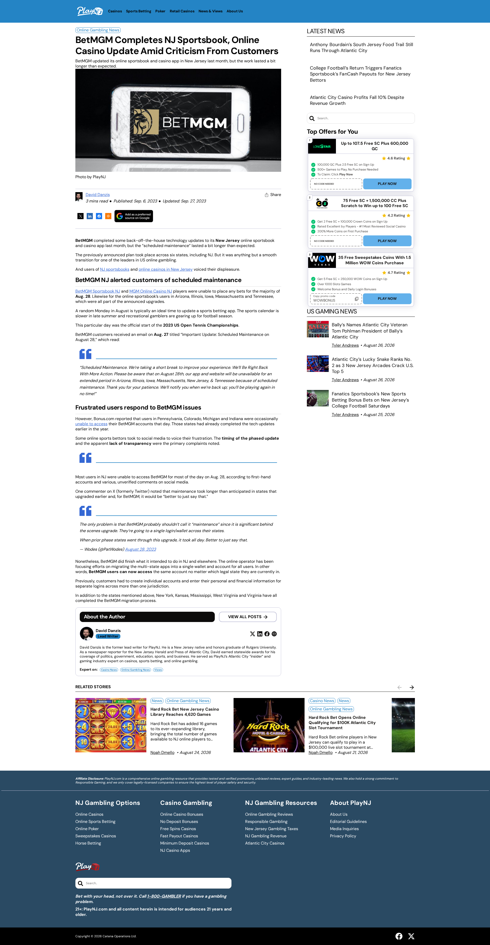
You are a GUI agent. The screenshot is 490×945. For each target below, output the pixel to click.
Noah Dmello (162, 752)
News (157, 700)
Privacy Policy (343, 836)
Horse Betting (88, 843)
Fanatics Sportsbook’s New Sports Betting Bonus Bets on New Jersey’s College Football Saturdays (370, 400)
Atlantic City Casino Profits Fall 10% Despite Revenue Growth (357, 100)
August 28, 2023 (140, 549)
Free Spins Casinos (178, 828)
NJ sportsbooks (114, 269)
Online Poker (87, 828)
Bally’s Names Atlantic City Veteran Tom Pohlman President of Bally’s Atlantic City (370, 331)
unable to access (91, 424)
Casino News (109, 669)
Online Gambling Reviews (269, 814)
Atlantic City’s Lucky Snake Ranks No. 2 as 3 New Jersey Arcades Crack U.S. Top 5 (373, 365)
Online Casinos (89, 814)
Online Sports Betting (95, 821)
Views (158, 669)
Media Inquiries (344, 828)
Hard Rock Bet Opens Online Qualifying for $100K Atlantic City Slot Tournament (342, 722)
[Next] (412, 687)
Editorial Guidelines (348, 821)
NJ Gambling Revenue (266, 836)
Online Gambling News (98, 30)
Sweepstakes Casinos (95, 836)
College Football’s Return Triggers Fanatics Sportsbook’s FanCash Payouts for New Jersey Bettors (360, 74)
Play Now (387, 183)
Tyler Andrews (345, 345)
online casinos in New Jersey (166, 269)
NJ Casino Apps (175, 850)
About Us (339, 814)
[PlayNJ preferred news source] (133, 216)
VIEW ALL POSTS (245, 616)
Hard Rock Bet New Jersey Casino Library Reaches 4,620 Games (184, 711)
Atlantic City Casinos (264, 843)
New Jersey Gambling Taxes (271, 828)
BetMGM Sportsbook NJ (97, 291)
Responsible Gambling (266, 821)
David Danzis (98, 194)
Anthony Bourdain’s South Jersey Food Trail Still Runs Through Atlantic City (361, 47)
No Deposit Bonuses (179, 821)
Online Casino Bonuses (181, 814)
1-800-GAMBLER (164, 896)
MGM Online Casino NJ (150, 291)
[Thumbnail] (110, 725)
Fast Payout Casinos (179, 836)
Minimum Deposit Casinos (184, 843)
